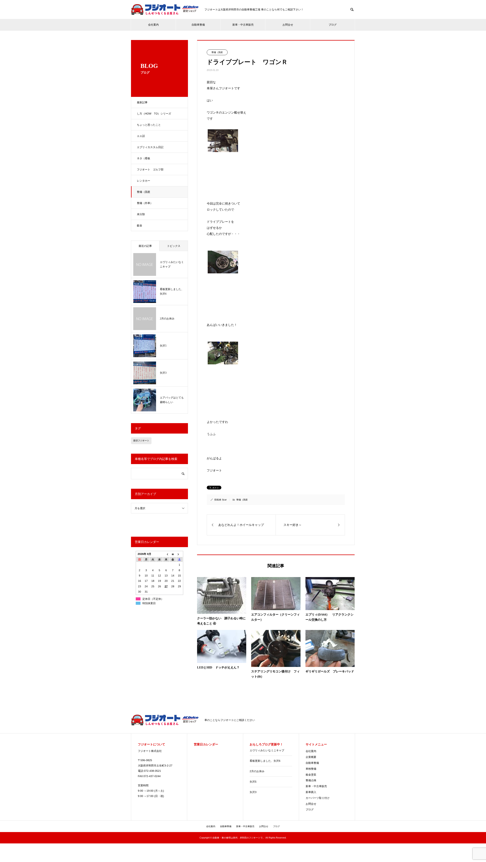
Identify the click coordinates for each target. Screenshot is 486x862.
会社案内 (153, 24)
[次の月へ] (179, 553)
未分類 (141, 214)
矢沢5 (253, 781)
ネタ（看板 (143, 158)
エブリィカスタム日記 (150, 147)
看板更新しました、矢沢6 (265, 760)
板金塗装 (311, 774)
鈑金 (139, 225)
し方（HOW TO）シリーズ (154, 113)
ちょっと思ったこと (149, 124)
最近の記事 (145, 245)
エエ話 (141, 135)
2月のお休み (257, 771)
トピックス (173, 245)
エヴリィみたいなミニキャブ (267, 750)
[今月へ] (173, 553)
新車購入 (311, 792)
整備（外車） (145, 203)
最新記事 (142, 102)
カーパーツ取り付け (318, 797)
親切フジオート (141, 440)
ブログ (333, 24)
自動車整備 (198, 24)
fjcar (224, 499)
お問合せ (287, 24)
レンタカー (143, 180)
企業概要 (311, 756)
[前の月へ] (166, 553)
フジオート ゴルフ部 (150, 169)
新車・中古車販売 (243, 24)
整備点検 (311, 780)
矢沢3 (253, 792)
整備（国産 (143, 191)
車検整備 (311, 768)
